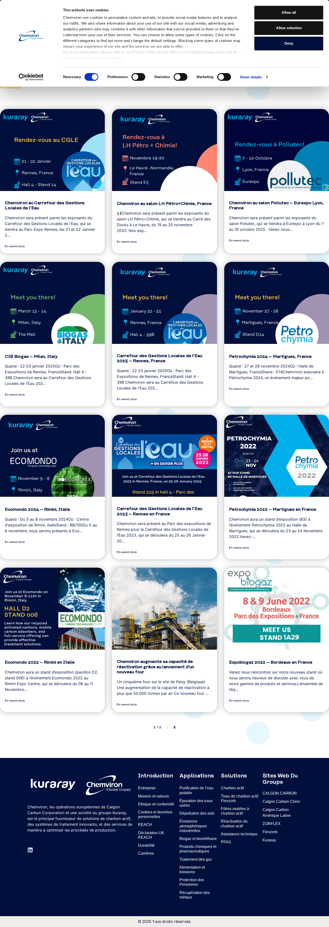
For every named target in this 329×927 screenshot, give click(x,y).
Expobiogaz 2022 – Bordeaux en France (270, 662)
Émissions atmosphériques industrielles (193, 825)
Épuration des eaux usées (196, 803)
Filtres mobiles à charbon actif (235, 811)
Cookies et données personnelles (155, 814)
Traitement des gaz (195, 859)
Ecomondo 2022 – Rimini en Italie (40, 662)
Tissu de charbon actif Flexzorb (239, 798)
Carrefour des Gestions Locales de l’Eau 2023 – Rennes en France (159, 511)
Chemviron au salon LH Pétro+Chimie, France (164, 203)
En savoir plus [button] (15, 246)
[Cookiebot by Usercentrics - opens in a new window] (31, 77)
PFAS (226, 842)
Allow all (289, 12)
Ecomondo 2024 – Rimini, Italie (37, 509)
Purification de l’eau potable (196, 790)
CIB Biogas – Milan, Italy (31, 356)
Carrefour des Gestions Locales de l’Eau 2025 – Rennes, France (159, 359)
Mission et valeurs (153, 796)
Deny (288, 43)
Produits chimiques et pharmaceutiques (197, 849)
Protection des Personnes (191, 882)
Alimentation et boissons (192, 869)
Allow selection (289, 28)
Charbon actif (232, 788)
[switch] (138, 77)
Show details (251, 77)
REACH (145, 825)
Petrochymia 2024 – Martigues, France (270, 356)
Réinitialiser (10, 87)
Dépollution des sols (196, 813)
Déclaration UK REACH (151, 835)
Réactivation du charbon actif (234, 823)
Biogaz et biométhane (198, 839)
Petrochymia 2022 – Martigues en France (272, 509)
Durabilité (146, 845)
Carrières (146, 853)
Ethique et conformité (156, 804)
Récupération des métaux (194, 895)
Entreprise (147, 788)
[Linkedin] (30, 850)
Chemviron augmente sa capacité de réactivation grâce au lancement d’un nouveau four (155, 667)
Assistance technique (239, 834)
